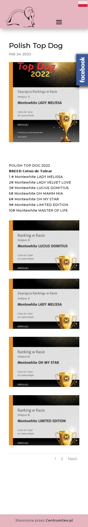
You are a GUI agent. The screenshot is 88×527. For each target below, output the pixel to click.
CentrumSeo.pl (59, 520)
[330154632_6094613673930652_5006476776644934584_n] (44, 445)
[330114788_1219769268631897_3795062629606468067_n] (44, 387)
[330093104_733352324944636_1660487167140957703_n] (44, 329)
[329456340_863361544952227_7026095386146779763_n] (44, 270)
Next (72, 459)
